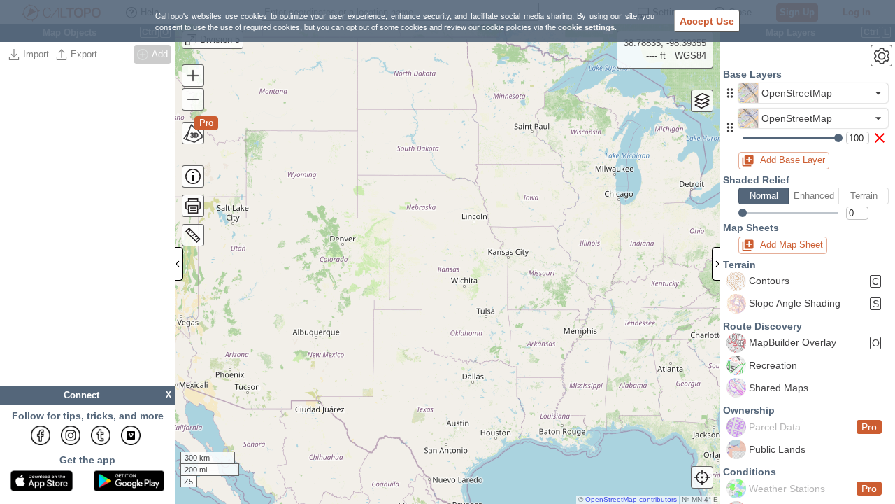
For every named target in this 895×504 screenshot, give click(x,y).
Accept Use (707, 21)
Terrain (864, 195)
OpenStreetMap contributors (631, 499)
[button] (730, 93)
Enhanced (814, 195)
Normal (764, 195)
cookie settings (586, 26)
